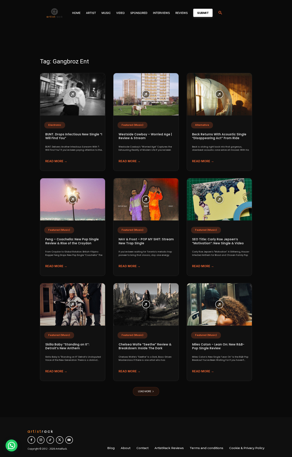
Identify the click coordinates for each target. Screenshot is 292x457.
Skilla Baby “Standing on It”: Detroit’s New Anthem (67, 346)
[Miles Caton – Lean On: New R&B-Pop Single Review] (219, 304)
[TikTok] (50, 440)
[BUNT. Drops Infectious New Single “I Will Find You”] (72, 94)
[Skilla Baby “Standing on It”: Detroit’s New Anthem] (72, 304)
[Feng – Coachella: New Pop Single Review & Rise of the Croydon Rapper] (72, 199)
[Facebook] (31, 440)
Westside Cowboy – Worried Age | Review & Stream (145, 136)
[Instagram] (41, 440)
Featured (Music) (132, 124)
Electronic (54, 124)
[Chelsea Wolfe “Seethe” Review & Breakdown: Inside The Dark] (145, 304)
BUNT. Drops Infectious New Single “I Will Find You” (73, 136)
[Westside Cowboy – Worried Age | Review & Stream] (145, 94)
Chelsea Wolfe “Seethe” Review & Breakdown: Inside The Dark (145, 346)
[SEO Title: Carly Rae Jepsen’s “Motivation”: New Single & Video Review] (219, 199)
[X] (60, 440)
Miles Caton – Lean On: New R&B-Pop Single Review (218, 346)
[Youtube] (69, 440)
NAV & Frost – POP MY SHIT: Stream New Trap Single (146, 241)
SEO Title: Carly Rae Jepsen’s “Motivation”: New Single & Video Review (218, 243)
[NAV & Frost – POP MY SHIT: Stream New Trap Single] (145, 199)
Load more (144, 391)
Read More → (56, 161)
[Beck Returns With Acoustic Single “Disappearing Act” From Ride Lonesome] (219, 94)
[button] (220, 13)
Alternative (202, 124)
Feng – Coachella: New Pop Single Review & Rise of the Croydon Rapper (72, 243)
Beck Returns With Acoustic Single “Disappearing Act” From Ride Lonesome (219, 138)
